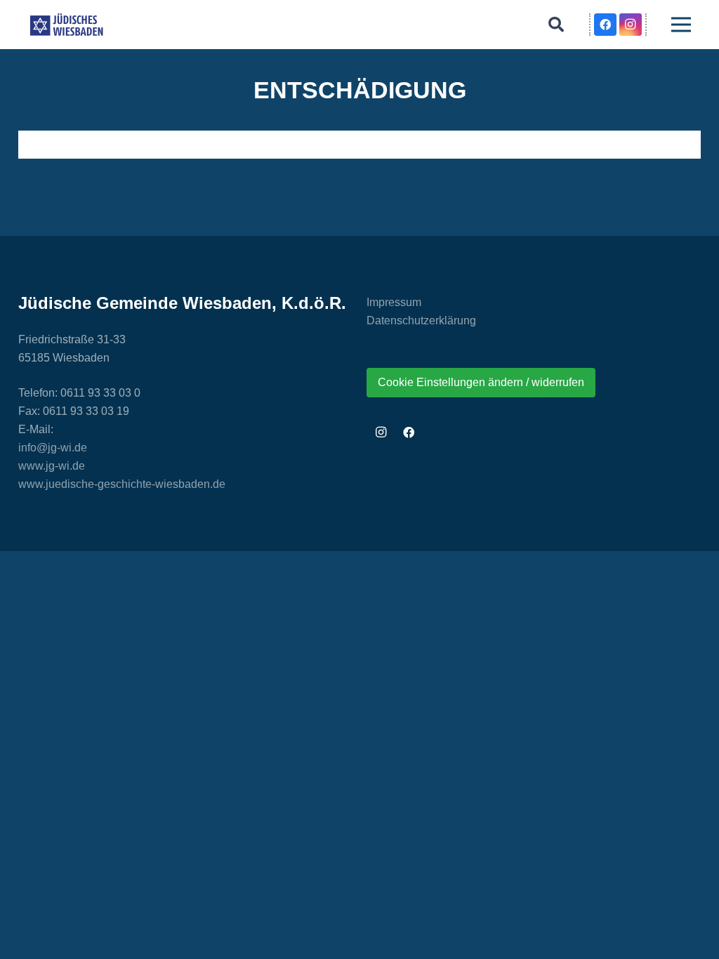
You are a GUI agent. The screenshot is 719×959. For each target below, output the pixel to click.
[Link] (66, 25)
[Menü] (681, 24)
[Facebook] (605, 24)
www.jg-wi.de (51, 466)
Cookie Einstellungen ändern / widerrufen (481, 382)
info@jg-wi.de (52, 448)
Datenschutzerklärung (421, 320)
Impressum (394, 302)
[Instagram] (630, 24)
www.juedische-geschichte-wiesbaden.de (121, 484)
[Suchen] (556, 25)
